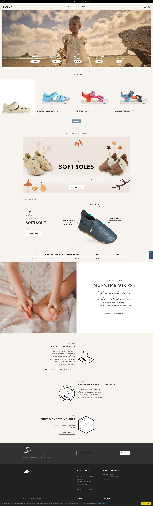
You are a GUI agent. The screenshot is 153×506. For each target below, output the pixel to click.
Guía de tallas (80, 474)
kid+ (119, 61)
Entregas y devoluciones (84, 477)
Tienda (70, 7)
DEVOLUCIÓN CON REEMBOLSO (85, 489)
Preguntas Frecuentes (83, 482)
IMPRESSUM (106, 479)
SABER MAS (33, 233)
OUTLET (83, 7)
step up (77, 61)
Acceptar (146, 503)
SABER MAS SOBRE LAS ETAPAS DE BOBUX (57, 369)
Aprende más (101, 504)
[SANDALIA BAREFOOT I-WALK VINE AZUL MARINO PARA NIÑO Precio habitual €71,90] (133, 93)
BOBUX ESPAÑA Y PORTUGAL (36, 499)
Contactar (80, 479)
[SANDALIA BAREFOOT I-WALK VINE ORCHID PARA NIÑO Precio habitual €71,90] (95, 93)
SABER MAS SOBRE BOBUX (114, 313)
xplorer (56, 61)
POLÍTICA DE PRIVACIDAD (110, 477)
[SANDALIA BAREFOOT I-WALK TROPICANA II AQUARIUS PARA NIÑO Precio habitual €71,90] (56, 93)
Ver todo (76, 121)
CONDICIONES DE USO (109, 474)
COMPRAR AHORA (76, 187)
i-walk (99, 61)
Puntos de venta (81, 484)
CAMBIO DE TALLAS (81, 487)
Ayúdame (76, 7)
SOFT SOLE (35, 61)
